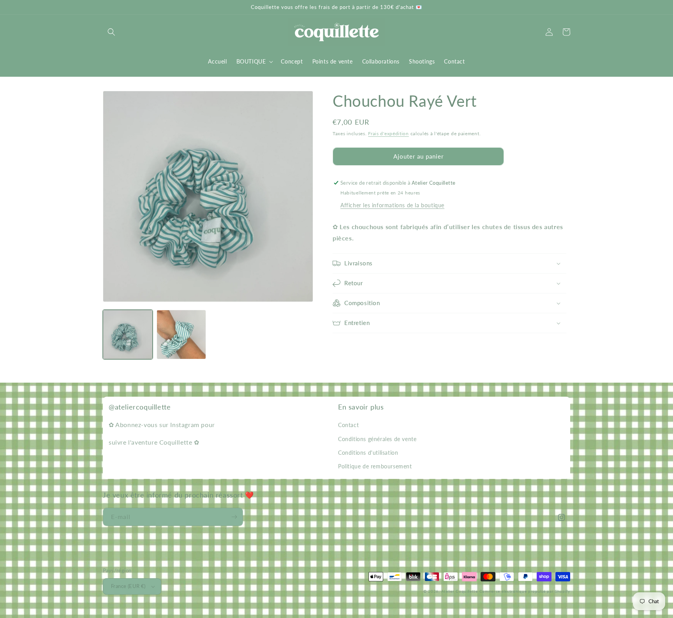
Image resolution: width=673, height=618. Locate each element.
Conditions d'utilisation (368, 452)
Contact (348, 425)
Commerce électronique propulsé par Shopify (524, 591)
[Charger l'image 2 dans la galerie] (181, 335)
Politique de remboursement (375, 466)
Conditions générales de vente (377, 439)
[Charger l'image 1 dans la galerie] (128, 335)
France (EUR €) (128, 586)
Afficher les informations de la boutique (392, 205)
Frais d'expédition (388, 133)
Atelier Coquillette (459, 591)
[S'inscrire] (234, 517)
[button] (111, 32)
